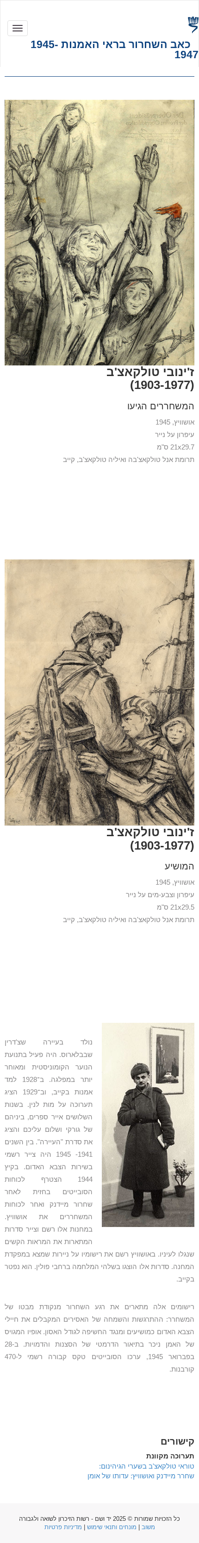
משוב (148, 1527)
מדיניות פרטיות (63, 1527)
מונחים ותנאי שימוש (112, 1527)
